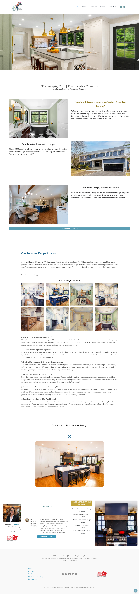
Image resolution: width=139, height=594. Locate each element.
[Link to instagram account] (124, 7)
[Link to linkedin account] (73, 574)
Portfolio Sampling (35, 576)
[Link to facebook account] (121, 7)
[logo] (17, 7)
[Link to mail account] (76, 574)
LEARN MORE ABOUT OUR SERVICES (82, 503)
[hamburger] (25, 3)
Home (30, 568)
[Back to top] (135, 590)
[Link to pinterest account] (69, 574)
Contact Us (32, 579)
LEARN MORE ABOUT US (69, 229)
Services (31, 574)
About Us (31, 571)
